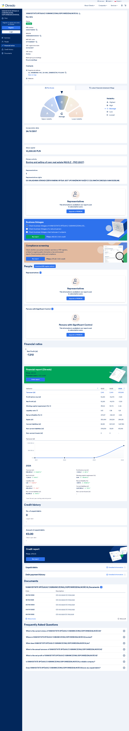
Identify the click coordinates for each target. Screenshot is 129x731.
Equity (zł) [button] (29, 419)
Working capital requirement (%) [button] (47, 405)
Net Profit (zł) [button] (31, 401)
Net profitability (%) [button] (45, 414)
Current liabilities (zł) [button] (33, 424)
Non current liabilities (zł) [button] (35, 429)
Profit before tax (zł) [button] (33, 397)
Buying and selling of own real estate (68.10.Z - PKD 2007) (55, 162)
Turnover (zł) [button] (30, 392)
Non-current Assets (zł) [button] (34, 433)
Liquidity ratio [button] (33, 409)
